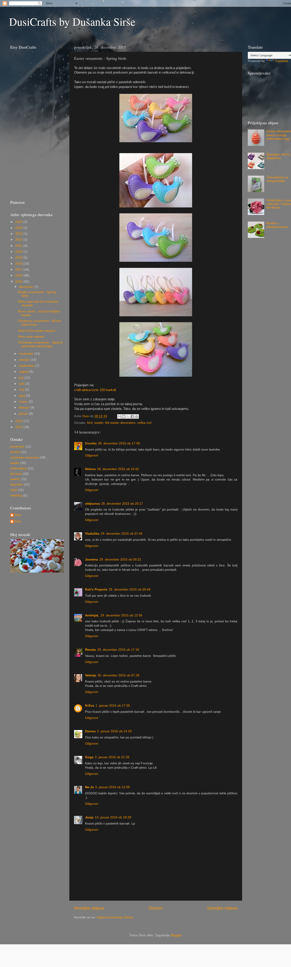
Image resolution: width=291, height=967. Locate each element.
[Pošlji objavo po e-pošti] (119, 416)
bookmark (17, 446)
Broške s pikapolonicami (277, 225)
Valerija (90, 675)
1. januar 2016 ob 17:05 (112, 705)
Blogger (176, 935)
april (22, 395)
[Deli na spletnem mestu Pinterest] (136, 416)
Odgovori (91, 455)
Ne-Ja (89, 787)
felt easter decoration (120, 422)
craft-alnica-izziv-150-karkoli (95, 390)
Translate (281, 61)
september (27, 365)
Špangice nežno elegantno (278, 156)
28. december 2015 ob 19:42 (118, 469)
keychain (16, 484)
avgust (24, 371)
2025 (19, 227)
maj (22, 389)
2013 (19, 427)
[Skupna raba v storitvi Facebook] (132, 416)
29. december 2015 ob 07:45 (122, 533)
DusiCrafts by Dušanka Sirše (72, 21)
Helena (90, 469)
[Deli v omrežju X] (128, 416)
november (26, 353)
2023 (19, 233)
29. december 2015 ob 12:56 (121, 615)
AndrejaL (92, 615)
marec (24, 401)
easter (98, 422)
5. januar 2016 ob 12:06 (112, 787)
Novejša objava (89, 908)
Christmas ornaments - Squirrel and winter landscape (40, 344)
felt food (16, 474)
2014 (19, 421)
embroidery (18, 468)
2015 (19, 281)
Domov (156, 908)
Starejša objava (222, 908)
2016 (19, 275)
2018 (19, 263)
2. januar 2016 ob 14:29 (114, 731)
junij (22, 383)
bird (90, 422)
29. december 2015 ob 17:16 (118, 649)
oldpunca (92, 503)
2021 (19, 245)
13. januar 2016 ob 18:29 (113, 817)
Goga (89, 757)
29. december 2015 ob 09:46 (130, 589)
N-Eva (89, 705)
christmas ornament (24, 457)
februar (24, 407)
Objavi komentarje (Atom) (115, 917)
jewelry (15, 479)
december (26, 287)
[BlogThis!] (123, 416)
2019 (19, 257)
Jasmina (91, 559)
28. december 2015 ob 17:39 (119, 443)
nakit (13, 490)
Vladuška (92, 533)
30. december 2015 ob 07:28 (118, 675)
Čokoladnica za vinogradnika (277, 179)
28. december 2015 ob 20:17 (122, 503)
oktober (25, 359)
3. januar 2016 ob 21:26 (112, 757)
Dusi (18, 515)
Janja (89, 817)
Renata (90, 649)
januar (24, 413)
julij (21, 377)
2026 (19, 222)
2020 (19, 251)
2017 (19, 269)
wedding (16, 495)
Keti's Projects (96, 589)
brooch (15, 452)
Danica (90, 731)
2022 (19, 239)
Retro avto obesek (31, 336)
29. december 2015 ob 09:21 (120, 559)
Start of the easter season (36, 330)
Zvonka (91, 443)
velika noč (144, 422)
